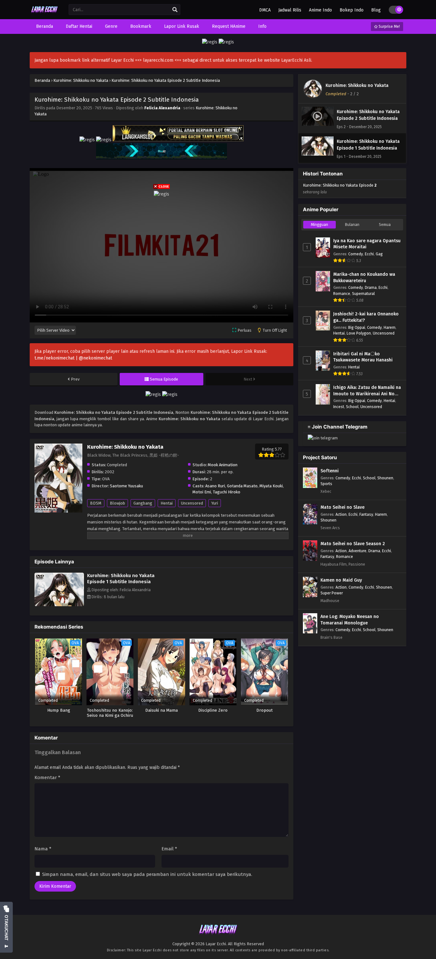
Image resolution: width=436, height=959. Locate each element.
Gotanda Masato (242, 485)
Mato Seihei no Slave (342, 507)
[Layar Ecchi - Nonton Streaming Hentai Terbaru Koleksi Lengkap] (44, 13)
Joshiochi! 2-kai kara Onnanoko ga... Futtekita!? (366, 317)
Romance (341, 293)
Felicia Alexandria (162, 107)
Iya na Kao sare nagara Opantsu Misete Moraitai (367, 244)
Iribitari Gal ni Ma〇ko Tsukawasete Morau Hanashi (363, 357)
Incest (338, 406)
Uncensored (192, 503)
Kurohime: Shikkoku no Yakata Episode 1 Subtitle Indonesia (120, 578)
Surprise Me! (389, 26)
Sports (326, 483)
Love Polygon (359, 333)
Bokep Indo (352, 10)
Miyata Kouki (271, 485)
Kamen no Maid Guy (341, 580)
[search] (175, 10)
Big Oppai (356, 327)
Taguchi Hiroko (226, 492)
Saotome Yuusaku (126, 485)
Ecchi (369, 253)
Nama (42, 849)
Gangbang (142, 503)
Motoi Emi (201, 492)
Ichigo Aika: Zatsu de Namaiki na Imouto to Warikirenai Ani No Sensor (367, 391)
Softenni (329, 471)
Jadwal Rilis (289, 10)
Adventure (357, 550)
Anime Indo (320, 10)
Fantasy (366, 514)
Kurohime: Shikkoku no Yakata (357, 85)
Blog (376, 10)
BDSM (95, 503)
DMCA (265, 10)
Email (169, 849)
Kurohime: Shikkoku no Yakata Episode (340, 188)
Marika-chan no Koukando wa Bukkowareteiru (364, 277)
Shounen (385, 478)
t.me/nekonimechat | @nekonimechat (73, 358)
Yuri (214, 503)
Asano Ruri (215, 485)
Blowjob (117, 503)
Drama (371, 287)
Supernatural (363, 293)
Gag (379, 253)
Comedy (355, 253)
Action (341, 514)
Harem (389, 327)
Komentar (47, 777)
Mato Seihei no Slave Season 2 (352, 543)
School (352, 406)
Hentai (167, 503)
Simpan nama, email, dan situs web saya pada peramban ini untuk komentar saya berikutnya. (147, 874)
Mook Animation (222, 464)
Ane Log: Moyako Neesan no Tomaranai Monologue (349, 620)
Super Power (331, 593)
